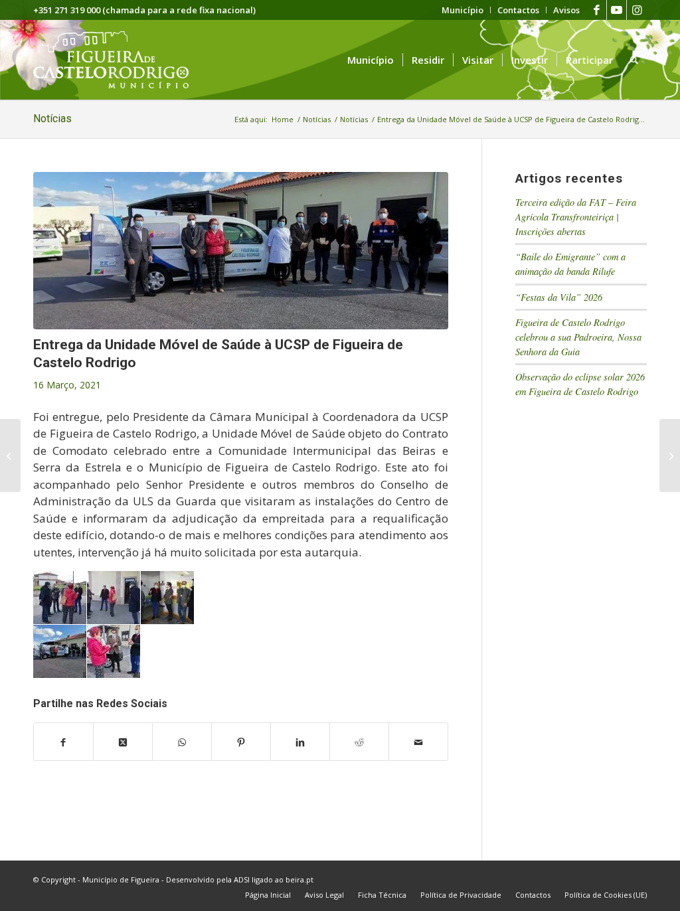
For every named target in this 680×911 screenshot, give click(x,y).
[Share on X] (123, 741)
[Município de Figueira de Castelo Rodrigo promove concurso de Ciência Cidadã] (669, 455)
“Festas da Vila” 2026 (558, 297)
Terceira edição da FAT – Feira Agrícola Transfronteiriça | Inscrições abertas (575, 216)
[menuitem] (463, 10)
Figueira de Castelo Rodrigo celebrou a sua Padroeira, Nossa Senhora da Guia (578, 336)
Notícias (52, 118)
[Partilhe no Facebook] (63, 741)
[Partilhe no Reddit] (359, 741)
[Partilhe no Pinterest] (241, 741)
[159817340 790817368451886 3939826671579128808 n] (240, 250)
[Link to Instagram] (637, 10)
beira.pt (299, 879)
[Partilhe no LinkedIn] (300, 741)
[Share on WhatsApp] (182, 741)
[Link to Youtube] (616, 10)
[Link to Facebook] (596, 10)
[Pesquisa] (634, 60)
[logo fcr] (121, 60)
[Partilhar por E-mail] (418, 741)
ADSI (242, 879)
